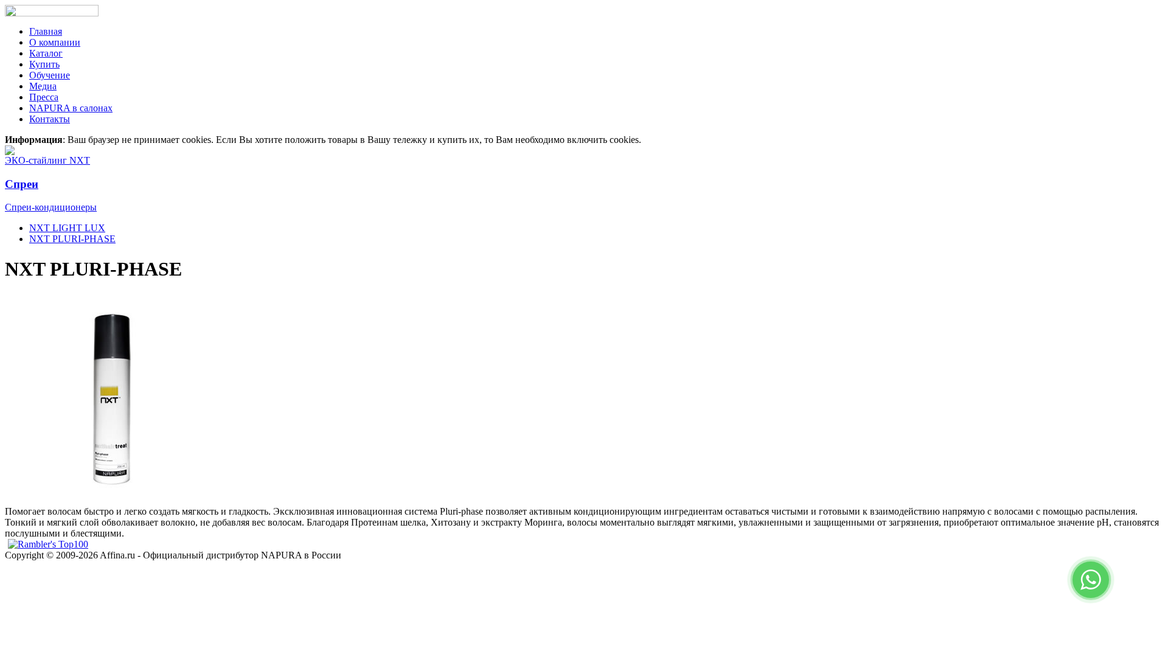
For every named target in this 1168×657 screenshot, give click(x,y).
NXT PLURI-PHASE (72, 239)
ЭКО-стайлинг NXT (47, 160)
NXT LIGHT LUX (67, 228)
